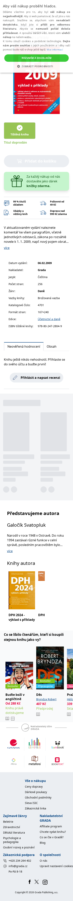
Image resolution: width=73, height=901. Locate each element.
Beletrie (8, 821)
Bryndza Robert (46, 699)
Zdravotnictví (11, 827)
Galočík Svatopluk (26, 525)
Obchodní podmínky (38, 797)
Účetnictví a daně (49, 319)
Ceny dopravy (34, 786)
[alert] (36, 36)
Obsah (51, 346)
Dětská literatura (14, 832)
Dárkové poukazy (36, 792)
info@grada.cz (18, 866)
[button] (36, 66)
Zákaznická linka (35, 808)
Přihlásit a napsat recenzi (40, 377)
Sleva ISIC (31, 803)
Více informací (55, 49)
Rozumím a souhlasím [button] (37, 58)
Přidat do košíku (40, 161)
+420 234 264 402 (20, 860)
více (7, 248)
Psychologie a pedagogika (12, 840)
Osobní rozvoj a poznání (19, 847)
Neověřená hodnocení (23, 346)
